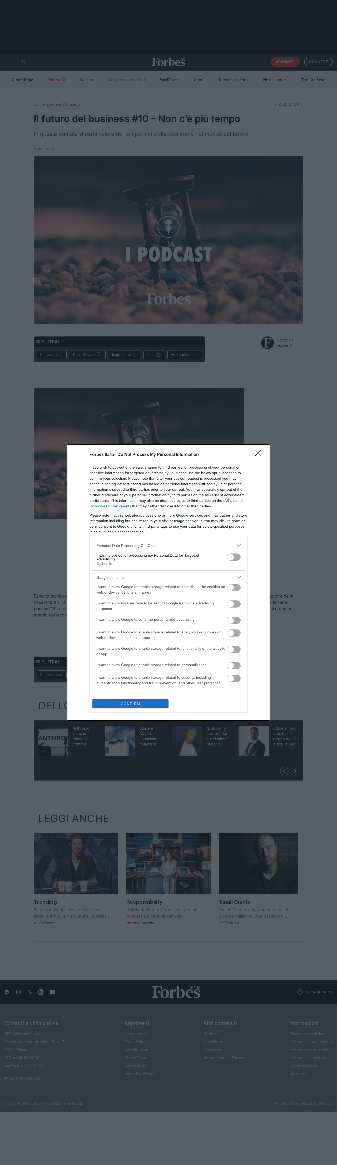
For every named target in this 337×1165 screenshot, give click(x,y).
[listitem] (168, 545)
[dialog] (168, 582)
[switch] (234, 557)
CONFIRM (130, 704)
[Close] (260, 455)
